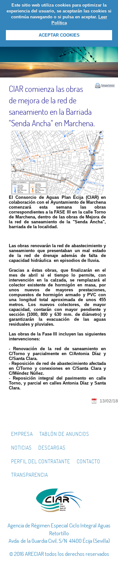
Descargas (52, 447)
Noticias (21, 447)
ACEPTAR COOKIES (59, 35)
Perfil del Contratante (40, 461)
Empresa (22, 434)
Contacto (88, 461)
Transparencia (29, 474)
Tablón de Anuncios (64, 434)
